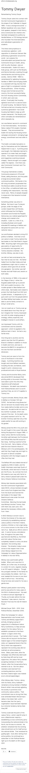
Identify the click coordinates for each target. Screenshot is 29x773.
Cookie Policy (10, 766)
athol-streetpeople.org (9, 1)
